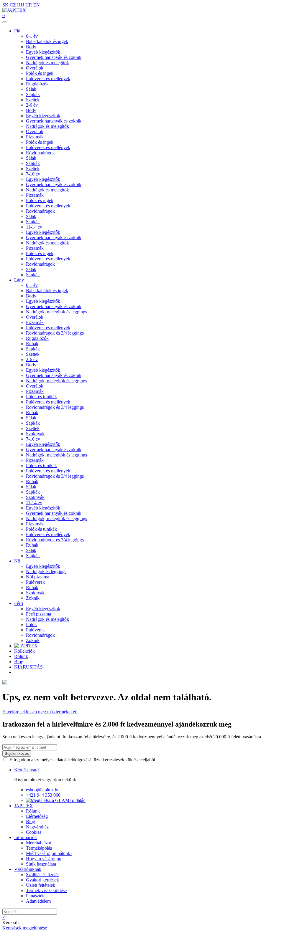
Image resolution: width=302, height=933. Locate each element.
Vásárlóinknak (27, 869)
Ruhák (32, 343)
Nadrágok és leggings (46, 571)
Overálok (34, 67)
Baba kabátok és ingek (47, 41)
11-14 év (34, 226)
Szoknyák (35, 433)
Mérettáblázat (38, 842)
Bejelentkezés (17, 753)
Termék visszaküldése (46, 890)
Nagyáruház (37, 826)
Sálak (31, 89)
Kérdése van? (27, 769)
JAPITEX (23, 805)
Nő (17, 560)
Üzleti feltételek (40, 885)
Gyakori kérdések (42, 879)
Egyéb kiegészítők (43, 51)
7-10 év (33, 173)
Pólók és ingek (39, 73)
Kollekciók (24, 651)
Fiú (17, 30)
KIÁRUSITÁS (28, 666)
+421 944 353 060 (43, 795)
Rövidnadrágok (40, 152)
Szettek (33, 99)
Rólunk (21, 656)
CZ (13, 4)
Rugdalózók (37, 83)
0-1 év (32, 36)
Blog (18, 661)
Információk (25, 837)
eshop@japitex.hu (43, 789)
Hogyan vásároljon (43, 858)
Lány (19, 279)
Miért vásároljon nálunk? (49, 853)
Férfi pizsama (38, 613)
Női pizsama (37, 576)
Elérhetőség (37, 816)
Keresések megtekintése (24, 927)
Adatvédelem (38, 901)
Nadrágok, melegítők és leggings (56, 311)
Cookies (33, 832)
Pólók (31, 624)
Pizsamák (35, 136)
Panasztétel (36, 895)
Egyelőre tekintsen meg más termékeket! (40, 711)
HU (20, 4)
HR (28, 4)
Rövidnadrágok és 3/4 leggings (55, 332)
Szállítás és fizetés (42, 874)
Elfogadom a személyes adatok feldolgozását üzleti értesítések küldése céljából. (82, 759)
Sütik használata (41, 863)
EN (36, 4)
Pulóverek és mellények (48, 78)
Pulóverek (35, 582)
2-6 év (32, 104)
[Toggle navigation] (4, 22)
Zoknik (33, 598)
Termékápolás (39, 848)
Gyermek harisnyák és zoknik (53, 57)
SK (5, 4)
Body (31, 46)
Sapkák (33, 94)
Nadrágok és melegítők (47, 62)
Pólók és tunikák (41, 396)
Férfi (18, 603)
